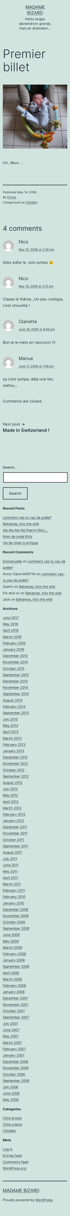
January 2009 (14, 960)
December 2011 (15, 827)
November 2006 (16, 1068)
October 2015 (13, 669)
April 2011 (10, 878)
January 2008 (14, 992)
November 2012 (15, 763)
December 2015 (15, 656)
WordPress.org (14, 1168)
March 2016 (12, 637)
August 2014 (13, 700)
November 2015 (15, 662)
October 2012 (13, 770)
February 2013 (14, 745)
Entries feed (12, 1156)
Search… (10, 467)
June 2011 (10, 865)
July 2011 (10, 859)
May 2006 (11, 1100)
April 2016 (10, 630)
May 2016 (10, 624)
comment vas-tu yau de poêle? (27, 518)
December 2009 (15, 909)
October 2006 (14, 1074)
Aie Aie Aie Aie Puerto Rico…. (25, 530)
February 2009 (14, 954)
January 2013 (13, 751)
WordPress (43, 1200)
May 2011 (10, 871)
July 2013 (10, 719)
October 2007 (14, 1011)
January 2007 (13, 1055)
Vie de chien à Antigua (20, 543)
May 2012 (10, 795)
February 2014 (14, 707)
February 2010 (14, 897)
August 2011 (12, 852)
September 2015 (16, 675)
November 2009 (16, 916)
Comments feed (15, 1162)
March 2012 (12, 808)
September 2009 (16, 928)
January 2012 (13, 821)
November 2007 (15, 1005)
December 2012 (15, 757)
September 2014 (16, 694)
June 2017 (11, 618)
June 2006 (11, 1093)
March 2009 (12, 947)
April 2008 (11, 973)
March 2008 (12, 979)
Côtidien (31, 202)
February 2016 (14, 643)
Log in (8, 1149)
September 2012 (16, 776)
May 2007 (10, 1036)
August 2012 (12, 783)
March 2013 (12, 738)
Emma (11, 197)
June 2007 (11, 1030)
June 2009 (11, 935)
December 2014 (15, 681)
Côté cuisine (12, 1124)
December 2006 (15, 1062)
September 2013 (16, 713)
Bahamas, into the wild (21, 524)
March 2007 (12, 1043)
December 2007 (15, 998)
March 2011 (12, 884)
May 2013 (10, 725)
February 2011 (14, 890)
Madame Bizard (21, 1190)
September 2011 (15, 846)
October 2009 (14, 922)
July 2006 (10, 1087)
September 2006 (16, 1081)
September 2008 (16, 966)
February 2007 (14, 1049)
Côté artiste (12, 1118)
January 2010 (13, 903)
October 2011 (13, 840)
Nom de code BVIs (17, 536)
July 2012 (10, 789)
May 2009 (11, 941)
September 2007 (16, 1017)
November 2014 (15, 687)
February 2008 (14, 985)
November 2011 (15, 833)
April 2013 (10, 732)
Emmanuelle (12, 561)
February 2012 (14, 814)
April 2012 (10, 802)
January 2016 (13, 649)
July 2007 (10, 1024)
